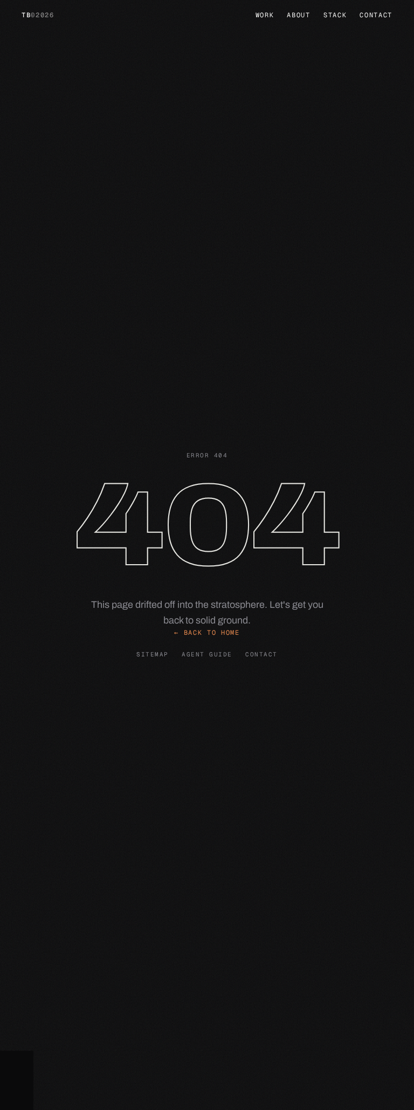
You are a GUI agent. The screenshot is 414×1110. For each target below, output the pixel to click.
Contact (376, 15)
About (298, 15)
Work (265, 15)
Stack (335, 15)
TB (38, 15)
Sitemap (152, 654)
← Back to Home (207, 632)
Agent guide (207, 654)
